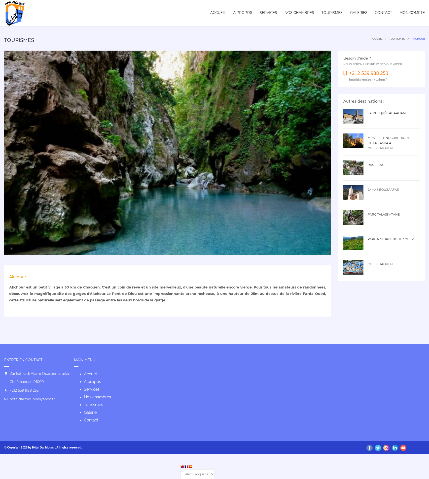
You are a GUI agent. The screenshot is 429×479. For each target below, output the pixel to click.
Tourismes (332, 12)
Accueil (218, 12)
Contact (383, 12)
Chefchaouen (380, 264)
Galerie (90, 412)
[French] (186, 467)
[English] (182, 467)
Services (268, 12)
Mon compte (412, 12)
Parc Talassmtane (384, 214)
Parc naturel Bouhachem (391, 239)
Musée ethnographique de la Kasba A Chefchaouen (389, 143)
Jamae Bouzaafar (383, 190)
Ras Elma (375, 165)
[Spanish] (190, 467)
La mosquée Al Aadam (387, 113)
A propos (242, 12)
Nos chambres (299, 12)
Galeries (358, 12)
